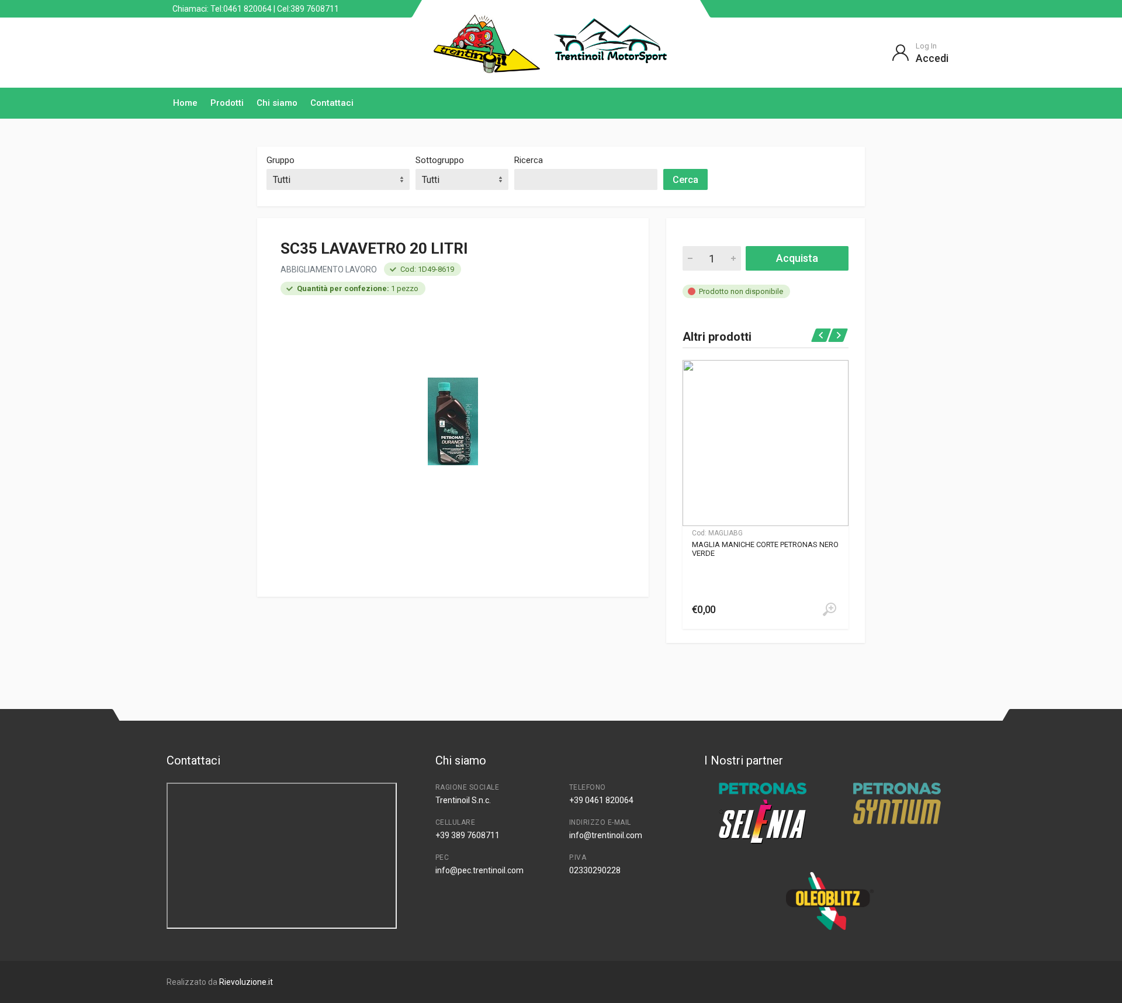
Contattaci (332, 103)
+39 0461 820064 (601, 800)
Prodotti (227, 103)
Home (185, 103)
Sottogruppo (439, 160)
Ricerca (528, 160)
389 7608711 (314, 9)
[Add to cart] (829, 609)
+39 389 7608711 (467, 835)
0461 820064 (247, 9)
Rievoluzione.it (246, 982)
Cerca (685, 179)
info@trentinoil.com (605, 835)
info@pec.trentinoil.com (479, 870)
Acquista (797, 258)
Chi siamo (277, 103)
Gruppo (280, 160)
